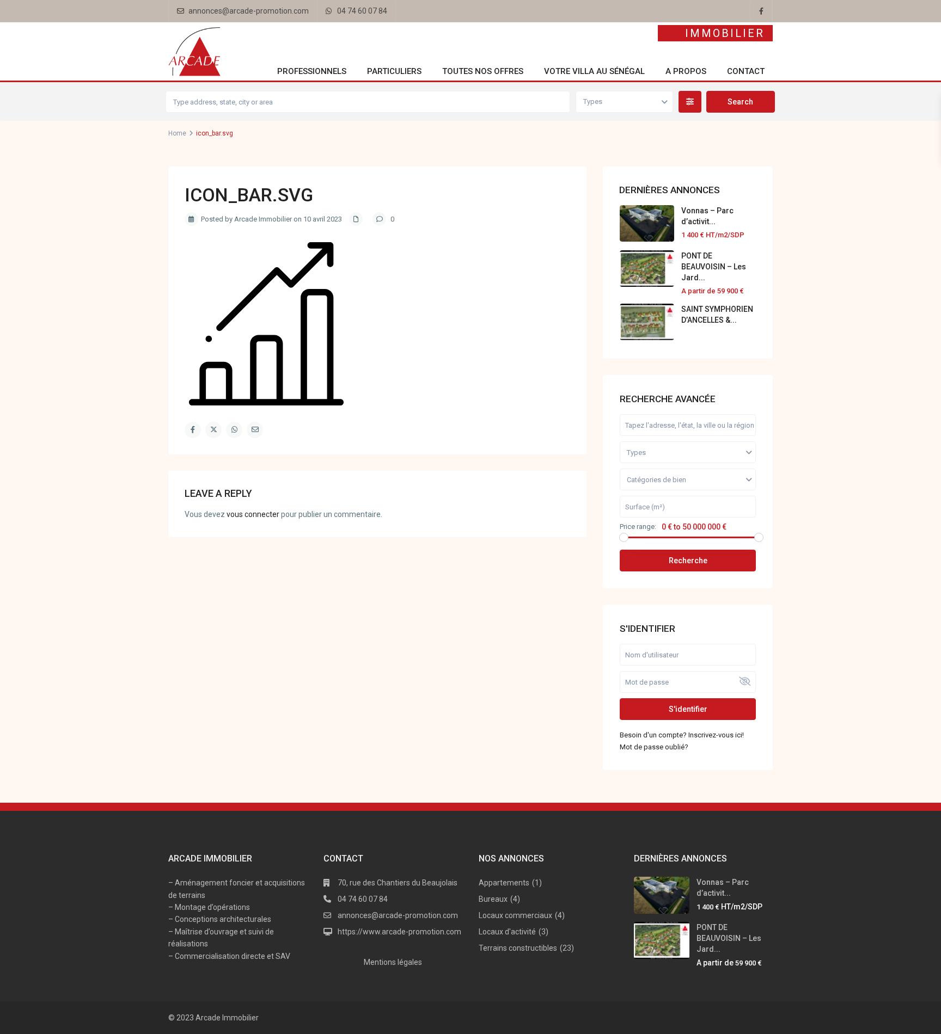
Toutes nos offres (482, 71)
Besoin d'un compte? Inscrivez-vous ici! (682, 735)
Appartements (504, 882)
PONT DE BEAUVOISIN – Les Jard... (713, 266)
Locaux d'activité (507, 931)
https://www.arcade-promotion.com (399, 931)
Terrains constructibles (518, 948)
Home (177, 133)
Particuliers (394, 71)
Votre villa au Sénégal (594, 71)
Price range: (638, 527)
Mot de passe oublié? (654, 747)
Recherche (688, 560)
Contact (746, 71)
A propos (685, 71)
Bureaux (493, 899)
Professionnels (311, 71)
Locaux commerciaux (515, 915)
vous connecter (253, 514)
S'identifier (688, 709)
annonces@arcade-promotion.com (248, 11)
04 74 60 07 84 (362, 11)
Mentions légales (393, 962)
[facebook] (761, 11)
